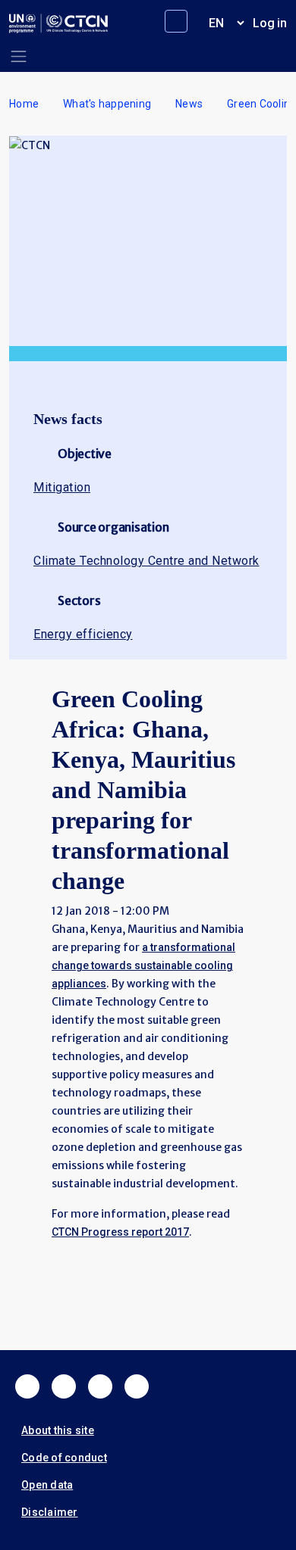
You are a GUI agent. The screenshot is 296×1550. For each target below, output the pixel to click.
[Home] (58, 23)
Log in (270, 23)
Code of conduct (64, 1458)
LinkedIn (100, 1386)
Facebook (27, 1386)
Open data (47, 1485)
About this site (57, 1430)
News (189, 104)
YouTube (136, 1386)
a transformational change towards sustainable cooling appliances (143, 965)
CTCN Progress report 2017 (120, 1232)
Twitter (63, 1386)
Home (24, 104)
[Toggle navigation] (18, 56)
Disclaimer (49, 1512)
